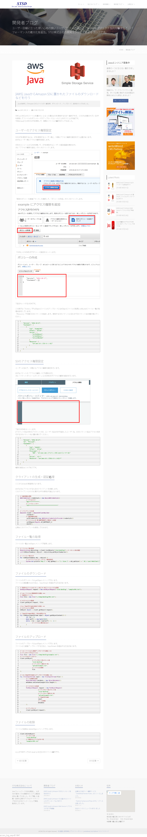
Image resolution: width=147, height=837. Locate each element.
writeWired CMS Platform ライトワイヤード (96, 831)
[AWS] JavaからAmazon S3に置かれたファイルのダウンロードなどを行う (57, 96)
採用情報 (105, 4)
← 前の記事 (22, 761)
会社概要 (60, 831)
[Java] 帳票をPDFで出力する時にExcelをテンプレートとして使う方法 (125, 224)
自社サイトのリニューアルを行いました (87, 809)
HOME (121, 50)
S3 (27, 110)
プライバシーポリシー (76, 831)
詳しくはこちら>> (121, 101)
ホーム (80, 4)
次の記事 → (94, 761)
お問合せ (130, 4)
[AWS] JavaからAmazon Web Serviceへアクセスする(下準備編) (125, 210)
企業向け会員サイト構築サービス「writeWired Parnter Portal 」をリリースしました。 (89, 793)
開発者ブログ (118, 4)
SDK (25, 110)
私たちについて (92, 4)
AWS (21, 110)
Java (18, 110)
